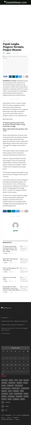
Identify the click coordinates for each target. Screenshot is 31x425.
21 (19, 365)
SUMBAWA (16, 399)
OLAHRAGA (4, 393)
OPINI (11, 393)
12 (11, 361)
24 (3, 368)
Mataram (4, 391)
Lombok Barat (18, 385)
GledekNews (8, 415)
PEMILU (26, 393)
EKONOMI (4, 382)
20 (15, 365)
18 (7, 365)
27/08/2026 (11, 292)
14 (19, 361)
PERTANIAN (19, 396)
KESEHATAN (10, 385)
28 (19, 368)
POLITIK (4, 399)
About (2, 417)
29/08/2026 (11, 253)
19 (11, 365)
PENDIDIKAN (11, 396)
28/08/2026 (11, 281)
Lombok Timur (15, 388)
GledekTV (15, 417)
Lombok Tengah (6, 388)
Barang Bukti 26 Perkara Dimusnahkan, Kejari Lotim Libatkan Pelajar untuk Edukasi (11, 288)
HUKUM (25, 382)
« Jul (2, 374)
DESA (20, 380)
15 (23, 361)
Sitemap (17, 419)
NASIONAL (16, 391)
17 (3, 365)
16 (27, 361)
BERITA (8, 41)
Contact (9, 417)
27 (15, 368)
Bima (16, 380)
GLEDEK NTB (12, 382)
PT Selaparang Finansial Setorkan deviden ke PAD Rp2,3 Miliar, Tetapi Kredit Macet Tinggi (14, 124)
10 (3, 361)
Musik (10, 391)
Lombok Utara (25, 388)
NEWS (22, 391)
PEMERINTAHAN (18, 393)
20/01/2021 (16, 53)
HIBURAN (19, 382)
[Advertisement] (15, 21)
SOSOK (9, 399)
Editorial (26, 380)
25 (7, 368)
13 (15, 361)
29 (23, 368)
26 (11, 368)
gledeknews (26, 415)
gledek (8, 53)
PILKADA (26, 396)
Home (4, 41)
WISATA (22, 399)
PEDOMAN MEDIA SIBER (6, 419)
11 (7, 361)
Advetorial (4, 380)
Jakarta (3, 385)
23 (27, 365)
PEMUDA (4, 396)
